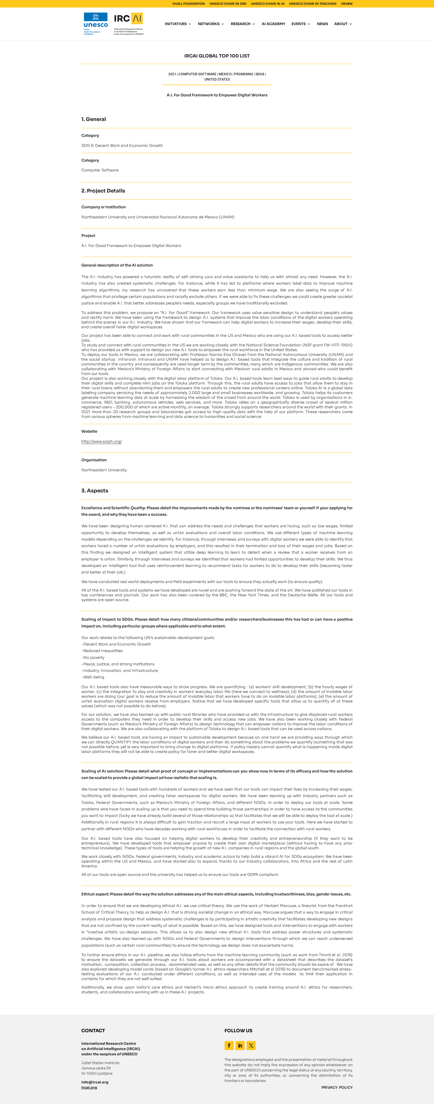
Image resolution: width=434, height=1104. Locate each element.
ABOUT (341, 24)
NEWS (322, 24)
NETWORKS (209, 24)
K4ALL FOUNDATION (189, 4)
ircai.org (89, 1087)
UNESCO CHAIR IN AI (268, 4)
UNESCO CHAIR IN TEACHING (313, 4)
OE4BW (347, 4)
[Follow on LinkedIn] (240, 1045)
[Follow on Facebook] (229, 1045)
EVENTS (299, 24)
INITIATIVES (176, 24)
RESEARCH (240, 24)
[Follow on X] (251, 1045)
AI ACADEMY (273, 24)
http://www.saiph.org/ (101, 441)
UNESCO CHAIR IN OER (227, 4)
